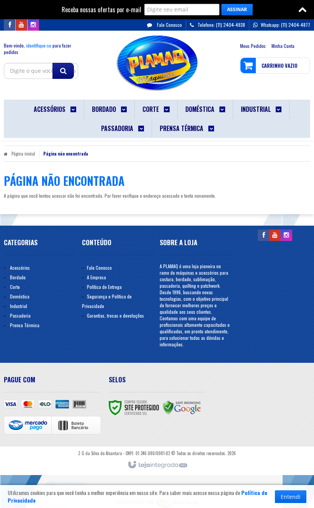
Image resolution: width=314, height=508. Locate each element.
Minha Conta (282, 46)
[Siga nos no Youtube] (21, 24)
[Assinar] (237, 9)
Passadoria (20, 315)
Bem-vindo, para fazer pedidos (37, 48)
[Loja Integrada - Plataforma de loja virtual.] (157, 465)
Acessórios (20, 267)
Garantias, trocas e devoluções (115, 315)
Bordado (18, 277)
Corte (15, 286)
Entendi (291, 496)
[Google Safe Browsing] (182, 406)
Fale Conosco (169, 24)
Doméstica (19, 296)
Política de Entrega (104, 286)
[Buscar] (63, 71)
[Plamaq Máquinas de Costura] (157, 63)
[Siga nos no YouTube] (275, 235)
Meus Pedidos (253, 46)
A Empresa (96, 277)
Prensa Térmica (24, 325)
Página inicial (23, 154)
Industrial (18, 306)
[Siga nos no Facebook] (9, 24)
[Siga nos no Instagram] (33, 24)
